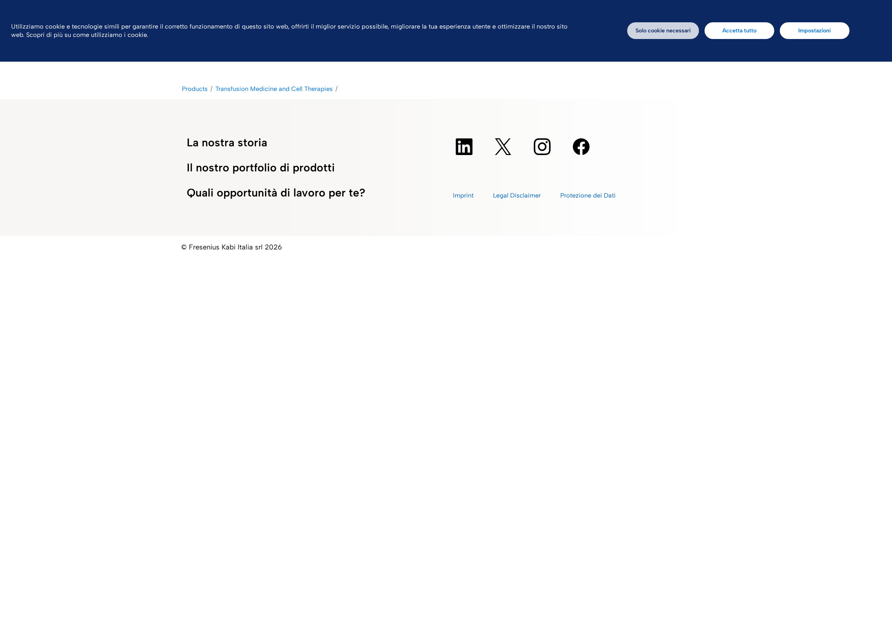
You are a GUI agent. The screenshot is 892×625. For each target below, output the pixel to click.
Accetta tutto (739, 30)
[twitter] (503, 147)
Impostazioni (814, 30)
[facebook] (581, 147)
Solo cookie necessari (663, 30)
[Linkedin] (464, 147)
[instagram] (542, 147)
